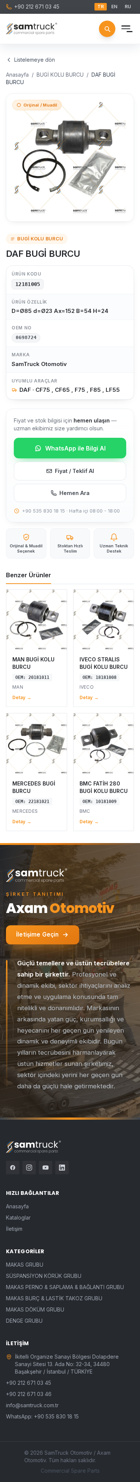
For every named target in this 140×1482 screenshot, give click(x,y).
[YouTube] (45, 1167)
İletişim (14, 1229)
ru (128, 6)
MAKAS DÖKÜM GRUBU (35, 1309)
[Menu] (126, 29)
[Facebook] (12, 1167)
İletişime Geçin (37, 934)
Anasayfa (17, 74)
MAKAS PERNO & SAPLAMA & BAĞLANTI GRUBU (65, 1287)
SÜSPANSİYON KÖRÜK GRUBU (43, 1276)
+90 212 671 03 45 (36, 6)
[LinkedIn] (62, 1167)
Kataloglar (18, 1217)
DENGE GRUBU (24, 1320)
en (114, 6)
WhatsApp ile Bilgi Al (75, 448)
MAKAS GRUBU (24, 1264)
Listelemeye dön (34, 59)
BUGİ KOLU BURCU (60, 74)
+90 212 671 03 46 (29, 1394)
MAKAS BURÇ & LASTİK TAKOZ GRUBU (54, 1298)
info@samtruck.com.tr (32, 1405)
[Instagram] (29, 1167)
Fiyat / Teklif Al (74, 471)
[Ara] (107, 29)
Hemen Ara (74, 493)
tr (100, 6)
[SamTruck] (31, 29)
